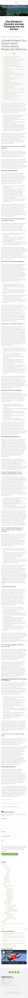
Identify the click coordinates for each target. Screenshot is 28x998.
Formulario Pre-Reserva (8, 885)
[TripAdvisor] (12, 972)
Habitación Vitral (10, 891)
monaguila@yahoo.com (5, 984)
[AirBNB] (18, 972)
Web (2, 840)
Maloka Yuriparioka (7, 901)
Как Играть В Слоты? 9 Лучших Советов (12, 99)
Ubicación (6, 867)
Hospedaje (3, 884)
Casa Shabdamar (7, 902)
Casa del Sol (6, 886)
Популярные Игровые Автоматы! (11, 65)
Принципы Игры (7, 80)
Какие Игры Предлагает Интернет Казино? (13, 84)
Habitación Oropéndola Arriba (12, 911)
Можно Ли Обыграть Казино (10, 57)
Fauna (8, 874)
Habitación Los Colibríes (11, 905)
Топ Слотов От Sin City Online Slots (11, 77)
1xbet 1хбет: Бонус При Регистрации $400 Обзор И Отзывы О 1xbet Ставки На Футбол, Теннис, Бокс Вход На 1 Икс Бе (15, 937)
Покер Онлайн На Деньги (9, 79)
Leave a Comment (17, 31)
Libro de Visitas (7, 881)
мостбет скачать (15, 281)
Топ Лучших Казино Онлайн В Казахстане (12, 73)
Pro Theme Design (17, 993)
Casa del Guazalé (7, 903)
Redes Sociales (7, 879)
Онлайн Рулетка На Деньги (9, 87)
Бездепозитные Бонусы (9, 86)
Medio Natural (6, 869)
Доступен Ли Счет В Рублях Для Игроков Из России (15, 91)
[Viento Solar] (14, 10)
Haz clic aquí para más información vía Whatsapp (10, 985)
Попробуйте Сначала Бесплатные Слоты (12, 83)
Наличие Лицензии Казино (9, 82)
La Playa (8, 871)
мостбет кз (19, 183)
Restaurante (6, 878)
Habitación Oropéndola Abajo (12, 909)
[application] (14, 957)
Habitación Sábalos (10, 896)
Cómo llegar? (9, 868)
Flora (8, 872)
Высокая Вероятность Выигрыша (10, 94)
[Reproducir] (3, 963)
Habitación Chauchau (11, 906)
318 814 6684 (9, 981)
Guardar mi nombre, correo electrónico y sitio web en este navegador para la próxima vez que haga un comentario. (13, 849)
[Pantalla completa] (25, 963)
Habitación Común (10, 915)
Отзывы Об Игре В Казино (9, 72)
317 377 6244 (3, 981)
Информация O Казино (8, 97)
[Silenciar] (22, 963)
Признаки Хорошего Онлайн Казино (11, 63)
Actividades (3, 920)
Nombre (3, 831)
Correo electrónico (6, 836)
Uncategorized (8, 799)
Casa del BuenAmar (8, 895)
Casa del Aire (6, 912)
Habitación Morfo (10, 916)
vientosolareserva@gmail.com (7, 982)
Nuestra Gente (7, 875)
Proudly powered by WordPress (12, 992)
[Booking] (15, 972)
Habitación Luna (10, 889)
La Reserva (3, 864)
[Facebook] (10, 972)
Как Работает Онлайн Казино (10, 93)
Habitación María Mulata (11, 918)
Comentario (4, 818)
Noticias (5, 865)
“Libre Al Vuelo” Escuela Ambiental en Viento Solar (13, 923)
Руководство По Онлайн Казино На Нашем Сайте (14, 59)
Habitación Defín (10, 899)
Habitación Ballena (10, 898)
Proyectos (3, 922)
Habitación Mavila (10, 894)
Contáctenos (6, 882)
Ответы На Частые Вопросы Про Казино (12, 60)
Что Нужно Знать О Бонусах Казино (11, 96)
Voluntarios (3, 925)
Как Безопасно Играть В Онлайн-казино (12, 56)
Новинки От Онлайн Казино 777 (10, 62)
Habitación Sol (9, 888)
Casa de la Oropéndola (8, 908)
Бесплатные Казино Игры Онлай (10, 946)
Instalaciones (6, 876)
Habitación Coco (10, 892)
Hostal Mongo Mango (8, 913)
